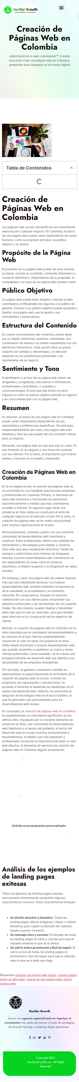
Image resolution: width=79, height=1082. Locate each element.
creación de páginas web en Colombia (50, 711)
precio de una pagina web (44, 979)
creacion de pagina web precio (35, 975)
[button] (61, 7)
